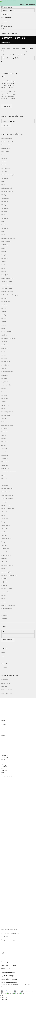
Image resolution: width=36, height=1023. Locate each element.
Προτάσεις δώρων (7, 87)
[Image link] (8, 852)
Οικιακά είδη (5, 81)
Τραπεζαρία (4, 83)
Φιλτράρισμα (8, 639)
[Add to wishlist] (3, 101)
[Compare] (3, 69)
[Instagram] (3, 945)
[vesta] (18, 738)
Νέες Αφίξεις (11, 85)
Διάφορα (12, 81)
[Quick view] (3, 110)
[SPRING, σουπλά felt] (9, 65)
